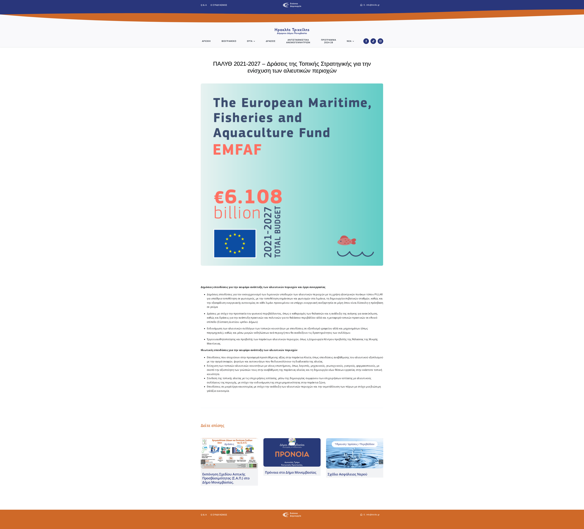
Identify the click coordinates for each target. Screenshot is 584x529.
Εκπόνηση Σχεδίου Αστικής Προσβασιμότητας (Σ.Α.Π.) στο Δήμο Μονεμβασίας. (226, 478)
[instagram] (380, 41)
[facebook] (366, 41)
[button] (203, 462)
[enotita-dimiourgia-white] (292, 513)
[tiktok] (373, 41)
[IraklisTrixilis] (292, 29)
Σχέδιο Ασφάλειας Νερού (347, 474)
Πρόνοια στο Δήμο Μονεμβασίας (290, 472)
